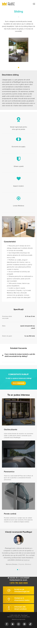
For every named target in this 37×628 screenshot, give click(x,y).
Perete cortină (10, 514)
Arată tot (26, 560)
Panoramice (9, 471)
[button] (18, 67)
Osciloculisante (10, 429)
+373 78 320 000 (18, 583)
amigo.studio (21, 619)
